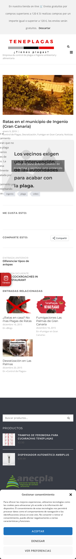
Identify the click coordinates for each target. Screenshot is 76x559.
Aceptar (38, 531)
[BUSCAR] (68, 418)
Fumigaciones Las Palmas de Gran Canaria (49, 321)
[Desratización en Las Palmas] (18, 347)
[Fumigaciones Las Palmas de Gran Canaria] (51, 304)
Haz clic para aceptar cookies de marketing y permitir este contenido (38, 166)
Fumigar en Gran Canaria (50, 134)
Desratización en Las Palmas (17, 362)
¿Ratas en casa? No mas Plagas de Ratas (17, 319)
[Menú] (71, 52)
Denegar (38, 541)
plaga (23, 193)
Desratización (29, 134)
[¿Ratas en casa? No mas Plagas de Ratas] (18, 304)
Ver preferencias (38, 550)
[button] (70, 494)
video (35, 193)
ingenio (9, 193)
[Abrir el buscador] (68, 46)
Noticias (68, 134)
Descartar (44, 28)
